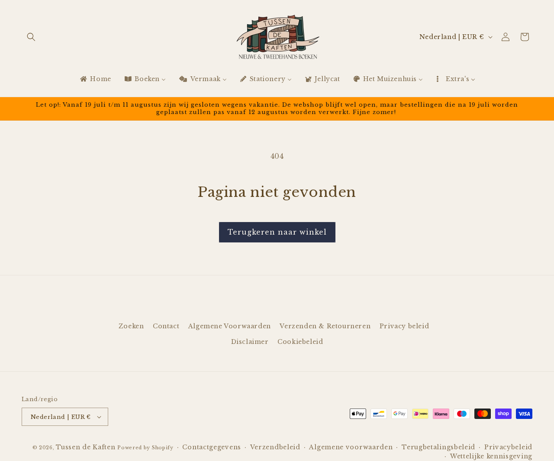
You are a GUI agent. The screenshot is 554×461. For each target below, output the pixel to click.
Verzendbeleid (275, 447)
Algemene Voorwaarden (229, 326)
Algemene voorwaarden (351, 447)
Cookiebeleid (300, 341)
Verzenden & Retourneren (325, 326)
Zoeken (131, 326)
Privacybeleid (508, 447)
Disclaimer (250, 341)
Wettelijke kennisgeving (491, 456)
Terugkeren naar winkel (277, 232)
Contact (166, 326)
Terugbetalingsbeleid (438, 447)
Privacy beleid (404, 326)
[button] (31, 36)
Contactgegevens (211, 447)
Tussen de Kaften (85, 447)
